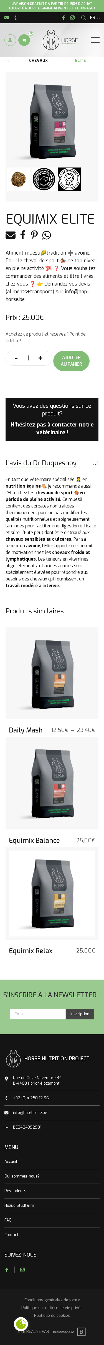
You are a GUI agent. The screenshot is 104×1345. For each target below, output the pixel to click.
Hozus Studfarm (19, 1205)
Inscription (79, 1014)
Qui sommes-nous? (22, 1176)
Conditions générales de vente (52, 1300)
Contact (11, 1234)
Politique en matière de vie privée (52, 1307)
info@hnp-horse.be (30, 1112)
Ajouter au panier (71, 361)
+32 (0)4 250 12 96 (31, 1098)
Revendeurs (15, 1191)
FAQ (8, 1220)
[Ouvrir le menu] (95, 40)
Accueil (10, 1161)
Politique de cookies (52, 1315)
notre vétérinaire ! (65, 428)
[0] (24, 40)
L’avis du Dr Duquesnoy (41, 463)
